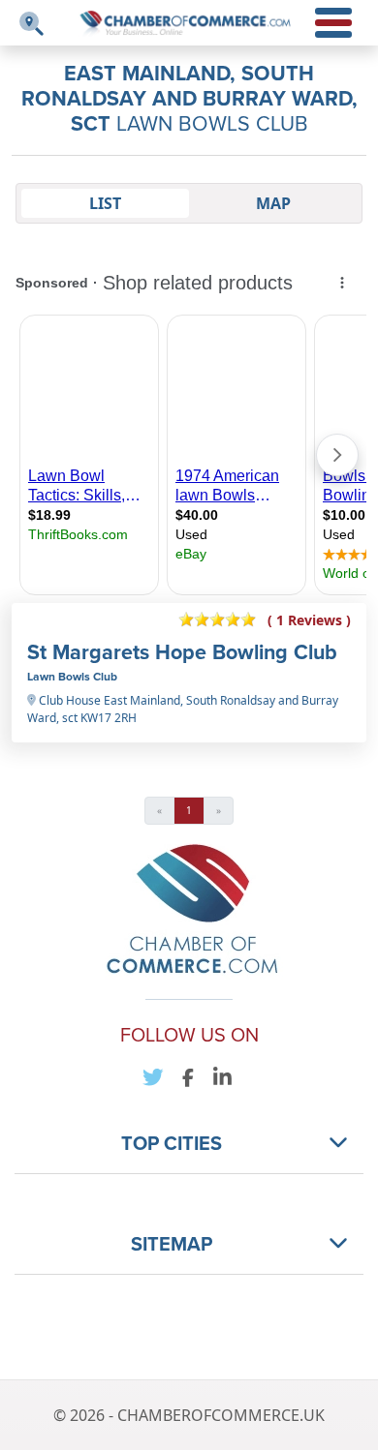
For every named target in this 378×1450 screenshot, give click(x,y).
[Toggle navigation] (31, 24)
